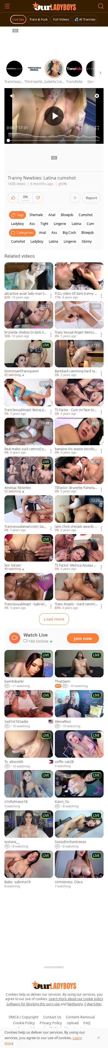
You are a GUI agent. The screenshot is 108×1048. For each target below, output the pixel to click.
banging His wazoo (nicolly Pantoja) (76, 449)
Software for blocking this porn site (33, 1004)
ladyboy (17, 223)
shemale (36, 214)
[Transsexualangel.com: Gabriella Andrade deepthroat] (28, 513)
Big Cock (69, 232)
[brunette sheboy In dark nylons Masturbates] (28, 319)
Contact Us (52, 1016)
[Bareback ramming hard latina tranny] (79, 358)
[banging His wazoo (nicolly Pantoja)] (79, 436)
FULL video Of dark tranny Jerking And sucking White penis (76, 293)
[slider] (54, 140)
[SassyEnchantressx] (79, 829)
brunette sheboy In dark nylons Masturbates (25, 332)
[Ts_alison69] (28, 749)
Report (91, 197)
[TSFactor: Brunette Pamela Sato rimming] (79, 475)
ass (32, 223)
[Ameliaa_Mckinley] (28, 475)
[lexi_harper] (28, 552)
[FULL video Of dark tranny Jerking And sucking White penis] (79, 280)
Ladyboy (36, 241)
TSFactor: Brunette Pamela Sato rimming (76, 488)
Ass (54, 232)
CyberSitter (93, 1004)
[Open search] (101, 6)
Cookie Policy (24, 1022)
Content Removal (80, 1016)
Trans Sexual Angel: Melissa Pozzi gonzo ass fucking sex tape (75, 332)
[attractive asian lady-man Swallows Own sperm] (28, 280)
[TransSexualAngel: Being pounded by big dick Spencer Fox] (28, 397)
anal (51, 214)
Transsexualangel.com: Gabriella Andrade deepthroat (25, 526)
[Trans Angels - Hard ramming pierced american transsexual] (79, 591)
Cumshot (18, 241)
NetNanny (75, 1004)
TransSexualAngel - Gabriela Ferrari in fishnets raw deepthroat (25, 604)
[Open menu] (7, 6)
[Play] (54, 116)
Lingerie (70, 241)
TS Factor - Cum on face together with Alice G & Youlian (75, 410)
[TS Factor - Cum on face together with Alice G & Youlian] (79, 397)
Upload (73, 1022)
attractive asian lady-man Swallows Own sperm (25, 293)
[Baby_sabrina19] (28, 869)
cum (90, 223)
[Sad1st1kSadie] (28, 709)
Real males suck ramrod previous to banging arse (25, 449)
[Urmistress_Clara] (79, 869)
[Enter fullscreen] (96, 127)
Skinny (87, 241)
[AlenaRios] (79, 709)
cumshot (85, 214)
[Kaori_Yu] (79, 789)
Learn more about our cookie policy (76, 998)
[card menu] (51, 296)
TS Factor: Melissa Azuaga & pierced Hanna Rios (75, 565)
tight (44, 223)
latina (76, 223)
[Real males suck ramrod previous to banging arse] (28, 436)
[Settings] (96, 95)
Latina (53, 241)
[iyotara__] (28, 829)
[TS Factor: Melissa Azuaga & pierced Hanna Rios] (79, 552)
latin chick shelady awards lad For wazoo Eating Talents (76, 526)
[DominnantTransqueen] (28, 358)
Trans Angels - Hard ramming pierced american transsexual (76, 604)
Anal (42, 232)
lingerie (60, 223)
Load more (54, 619)
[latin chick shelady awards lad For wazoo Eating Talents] (79, 513)
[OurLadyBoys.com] (54, 6)
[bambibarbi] (28, 669)
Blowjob (87, 232)
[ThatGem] (79, 669)
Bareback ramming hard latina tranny (75, 371)
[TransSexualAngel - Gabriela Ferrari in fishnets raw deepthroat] (28, 591)
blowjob (67, 214)
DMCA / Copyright (23, 1016)
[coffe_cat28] (79, 749)
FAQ (86, 1022)
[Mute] (12, 95)
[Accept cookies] (99, 1038)
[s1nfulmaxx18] (28, 789)
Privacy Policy (51, 1022)
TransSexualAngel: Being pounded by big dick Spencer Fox (25, 410)
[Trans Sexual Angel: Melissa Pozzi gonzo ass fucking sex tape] (79, 319)
